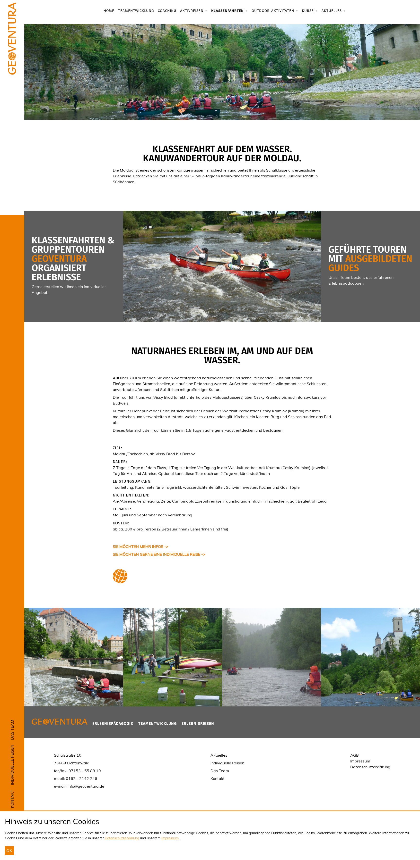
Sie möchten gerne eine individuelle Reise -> (159, 554)
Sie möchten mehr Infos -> (140, 546)
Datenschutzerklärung (122, 838)
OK (9, 850)
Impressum (170, 838)
